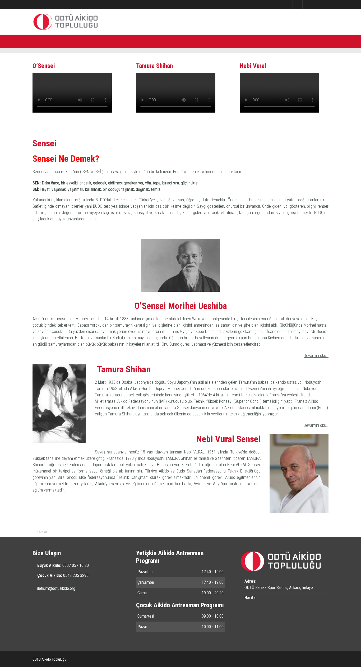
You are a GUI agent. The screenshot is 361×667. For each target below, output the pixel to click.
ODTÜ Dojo (114, 40)
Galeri (138, 40)
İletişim (63, 4)
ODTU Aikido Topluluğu (49, 659)
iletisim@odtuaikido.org (56, 588)
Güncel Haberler (165, 40)
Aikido (91, 40)
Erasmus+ (250, 40)
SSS (271, 40)
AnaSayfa (46, 4)
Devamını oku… (316, 355)
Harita (250, 597)
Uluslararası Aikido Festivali (210, 40)
